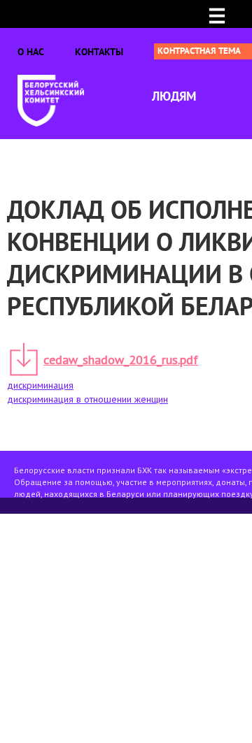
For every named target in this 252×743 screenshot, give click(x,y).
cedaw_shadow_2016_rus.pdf (120, 360)
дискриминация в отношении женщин (87, 399)
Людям (174, 96)
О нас (31, 51)
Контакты (99, 51)
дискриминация (40, 385)
